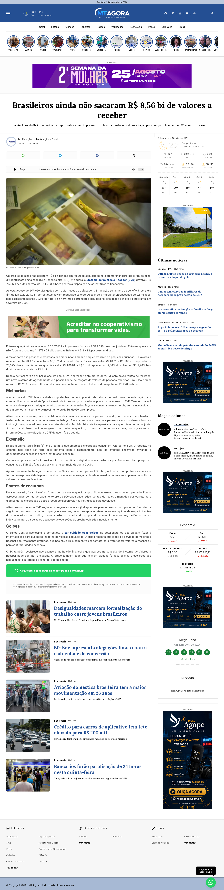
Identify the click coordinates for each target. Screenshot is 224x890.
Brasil (182, 26)
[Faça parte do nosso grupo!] (211, 881)
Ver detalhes (187, 659)
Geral (42, 26)
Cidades (69, 26)
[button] (177, 664)
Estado (55, 26)
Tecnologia (136, 26)
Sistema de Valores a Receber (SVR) (110, 280)
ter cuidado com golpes (82, 532)
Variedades (117, 26)
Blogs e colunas (171, 415)
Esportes (85, 26)
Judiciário (167, 26)
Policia (151, 26)
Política (101, 26)
